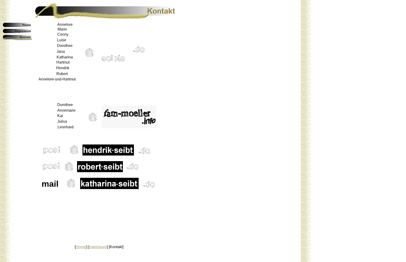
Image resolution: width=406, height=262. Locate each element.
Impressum (98, 247)
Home (81, 247)
